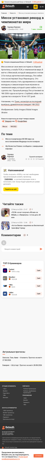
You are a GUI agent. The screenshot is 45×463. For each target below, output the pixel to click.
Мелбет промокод (8, 412)
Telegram (8, 121)
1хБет (4, 389)
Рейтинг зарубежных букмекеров (29, 391)
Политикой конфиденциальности (15, 458)
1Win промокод (7, 415)
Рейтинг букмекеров (29, 389)
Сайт (38, 270)
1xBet (25, 398)
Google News (22, 121)
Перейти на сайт (11, 189)
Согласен (38, 456)
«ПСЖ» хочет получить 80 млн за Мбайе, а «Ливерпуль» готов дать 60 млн (26, 214)
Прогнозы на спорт (8, 419)
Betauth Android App (11, 447)
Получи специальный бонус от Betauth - (22, 2)
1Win (4, 395)
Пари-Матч (6, 393)
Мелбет (5, 391)
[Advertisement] (22, 323)
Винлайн (5, 397)
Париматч (26, 402)
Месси (5, 126)
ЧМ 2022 (13, 126)
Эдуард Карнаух (13, 27)
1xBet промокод (8, 410)
